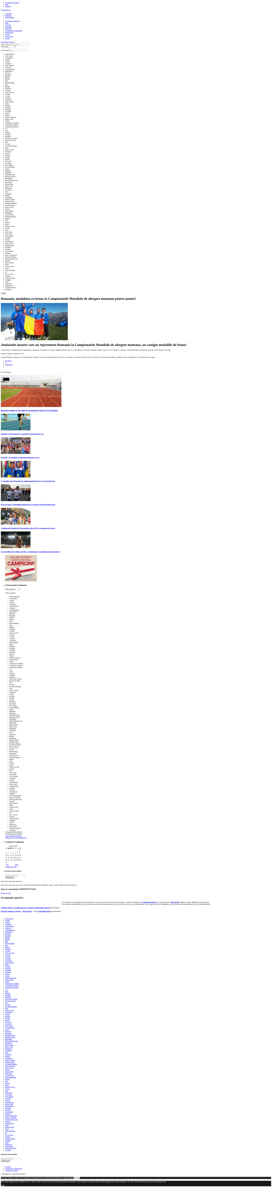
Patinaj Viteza (9, 201)
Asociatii (8, 14)
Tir (6, 272)
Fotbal (7, 115)
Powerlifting (9, 211)
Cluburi (8, 6)
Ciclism (7, 94)
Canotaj (7, 90)
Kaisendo (8, 152)
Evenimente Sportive (12, 21)
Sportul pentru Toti (11, 259)
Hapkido (8, 136)
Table (7, 265)
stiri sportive (174, 902)
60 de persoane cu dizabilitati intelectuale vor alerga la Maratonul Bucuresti (28, 505)
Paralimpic (8, 198)
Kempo (7, 157)
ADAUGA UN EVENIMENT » (16, 838)
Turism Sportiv (10, 278)
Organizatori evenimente (13, 31)
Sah (6, 221)
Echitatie (8, 109)
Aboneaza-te (10, 877)
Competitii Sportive (45, 911)
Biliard (7, 79)
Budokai (8, 88)
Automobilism (10, 69)
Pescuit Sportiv (10, 205)
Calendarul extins (11, 867)
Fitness (7, 113)
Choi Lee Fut (9, 92)
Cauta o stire (5, 44)
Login (7, 34)
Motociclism (9, 184)
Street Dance (9, 263)
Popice (7, 209)
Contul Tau (9, 36)
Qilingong (8, 213)
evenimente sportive (149, 902)
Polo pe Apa (9, 207)
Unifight (8, 280)
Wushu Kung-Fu (10, 287)
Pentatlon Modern (11, 203)
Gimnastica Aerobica (12, 123)
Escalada (8, 111)
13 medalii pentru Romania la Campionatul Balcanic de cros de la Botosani (28, 481)
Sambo (7, 222)
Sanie (7, 224)
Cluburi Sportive (7, 908)
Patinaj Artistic (10, 199)
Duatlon (8, 108)
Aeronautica (9, 58)
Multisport (8, 188)
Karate (7, 154)
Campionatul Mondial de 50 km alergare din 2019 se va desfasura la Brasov (28, 528)
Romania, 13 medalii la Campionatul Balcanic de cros (20, 457)
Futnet (7, 121)
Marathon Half (10, 175)
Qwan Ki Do (9, 215)
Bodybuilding (9, 83)
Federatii (8, 15)
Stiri (6, 4)
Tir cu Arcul (9, 274)
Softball (7, 253)
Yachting (8, 289)
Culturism (8, 100)
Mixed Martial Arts (11, 180)
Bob (6, 81)
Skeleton (8, 247)
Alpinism (8, 64)
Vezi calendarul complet (13, 836)
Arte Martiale (9, 65)
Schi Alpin (8, 232)
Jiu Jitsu (7, 144)
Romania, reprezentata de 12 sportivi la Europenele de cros (22, 434)
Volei (7, 282)
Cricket (7, 96)
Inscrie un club (6, 893)
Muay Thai (9, 186)
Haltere (7, 132)
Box (6, 85)
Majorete (8, 171)
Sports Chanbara (10, 257)
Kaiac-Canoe (9, 150)
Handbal (8, 134)
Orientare (8, 194)
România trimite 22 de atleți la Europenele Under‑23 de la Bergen (29, 410)
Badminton (9, 71)
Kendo (7, 159)
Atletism (8, 67)
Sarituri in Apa (10, 226)
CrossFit (8, 98)
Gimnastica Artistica (12, 125)
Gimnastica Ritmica (11, 127)
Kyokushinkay (10, 167)
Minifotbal (8, 178)
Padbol (7, 196)
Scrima (7, 240)
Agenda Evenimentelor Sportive (38, 908)
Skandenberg (9, 245)
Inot (6, 142)
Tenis (7, 268)
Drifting (7, 106)
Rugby (7, 219)
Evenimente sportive (12, 3)
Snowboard (9, 251)
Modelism (8, 182)
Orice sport (9, 56)
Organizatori (9, 17)
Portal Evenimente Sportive (11, 911)
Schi (6, 230)
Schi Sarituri (9, 236)
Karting (7, 155)
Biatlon (7, 77)
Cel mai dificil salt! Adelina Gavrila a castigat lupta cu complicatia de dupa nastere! (30, 552)
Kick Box (8, 161)
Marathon (8, 173)
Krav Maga (9, 165)
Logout (7, 38)
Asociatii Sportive (20, 908)
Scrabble (8, 238)
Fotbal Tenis (9, 119)
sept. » (17, 864)
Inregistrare (9, 32)
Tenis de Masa (10, 270)
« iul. (7, 864)
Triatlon (7, 276)
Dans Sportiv (9, 102)
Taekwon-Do (9, 266)
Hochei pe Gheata (11, 138)
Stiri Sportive (27, 911)
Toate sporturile (14, 597)
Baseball (8, 75)
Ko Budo (8, 163)
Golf (6, 131)
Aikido (7, 60)
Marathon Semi (10, 176)
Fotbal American (10, 117)
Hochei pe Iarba (10, 140)
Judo (6, 148)
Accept (77, 1178)
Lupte (7, 169)
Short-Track (9, 243)
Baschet (7, 73)
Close (3, 1185)
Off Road (8, 190)
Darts (7, 104)
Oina (6, 192)
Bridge (7, 87)
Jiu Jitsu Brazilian (11, 146)
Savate (7, 228)
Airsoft (7, 62)
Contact (8, 1167)
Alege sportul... (10, 54)
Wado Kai (8, 284)
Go (6, 129)
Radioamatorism (10, 217)
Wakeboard (9, 286)
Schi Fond (8, 234)
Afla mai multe (68, 1178)
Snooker (8, 249)
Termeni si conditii (11, 1170)
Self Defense (9, 242)
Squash (7, 261)
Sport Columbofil (11, 255)
